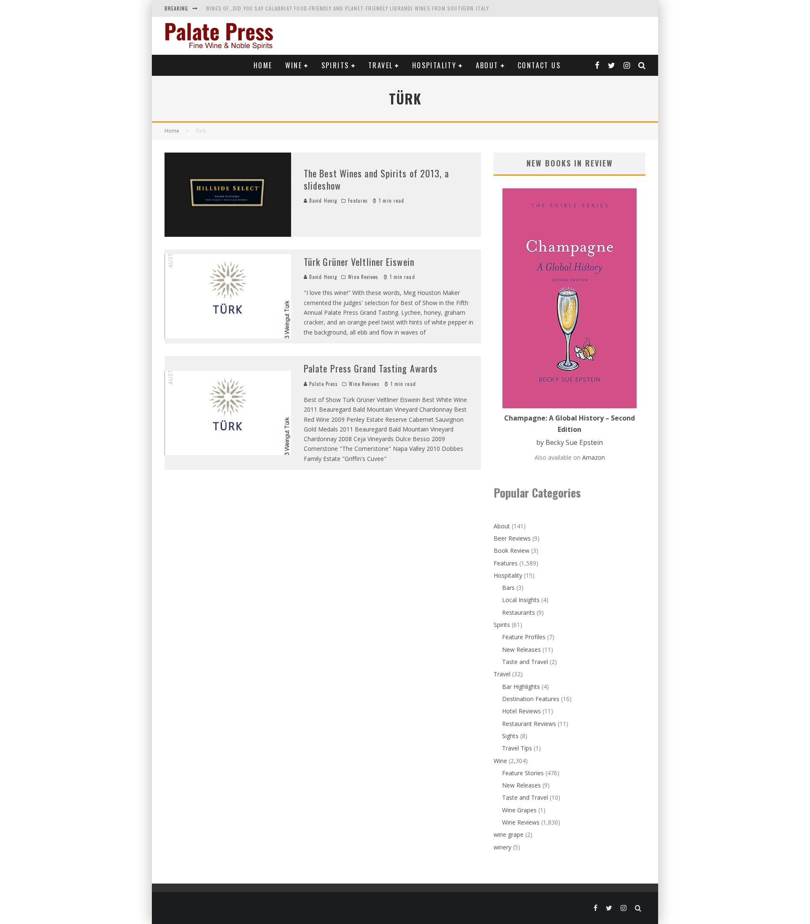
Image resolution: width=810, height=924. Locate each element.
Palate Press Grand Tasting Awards (370, 368)
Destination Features (530, 699)
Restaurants (518, 612)
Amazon (593, 457)
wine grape (509, 834)
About (487, 65)
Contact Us (539, 65)
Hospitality (434, 65)
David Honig (322, 200)
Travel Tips (517, 748)
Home (263, 65)
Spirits (335, 65)
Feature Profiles (523, 637)
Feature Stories (523, 773)
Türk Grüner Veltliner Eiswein (359, 261)
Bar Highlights (521, 687)
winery (502, 847)
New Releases (521, 649)
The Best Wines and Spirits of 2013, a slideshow (376, 179)
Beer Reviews (512, 538)
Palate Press (323, 383)
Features (358, 201)
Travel (380, 65)
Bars (508, 588)
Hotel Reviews (521, 711)
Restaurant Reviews (529, 724)
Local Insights (521, 600)
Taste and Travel (525, 662)
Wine (293, 65)
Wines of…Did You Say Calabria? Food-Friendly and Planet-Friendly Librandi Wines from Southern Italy (347, 8)
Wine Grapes (519, 810)
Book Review (511, 550)
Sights (510, 736)
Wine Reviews (363, 277)
